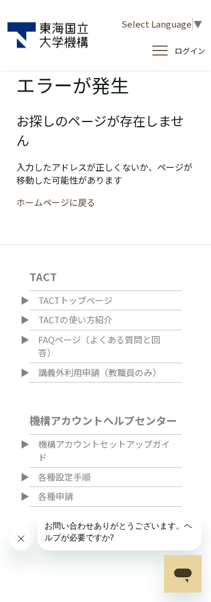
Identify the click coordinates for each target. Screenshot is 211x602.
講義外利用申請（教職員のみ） (99, 372)
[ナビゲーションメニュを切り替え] (160, 51)
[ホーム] (48, 35)
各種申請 (55, 496)
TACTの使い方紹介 (75, 319)
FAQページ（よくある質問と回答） (99, 346)
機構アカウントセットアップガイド (104, 451)
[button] (190, 51)
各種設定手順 (64, 477)
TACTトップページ (75, 300)
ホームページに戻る (56, 202)
